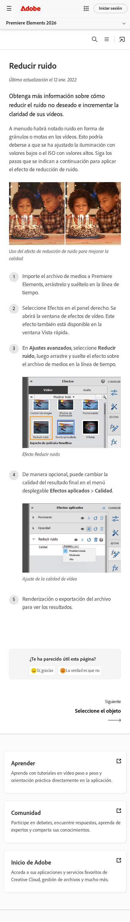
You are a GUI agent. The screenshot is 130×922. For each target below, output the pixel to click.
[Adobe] (30, 8)
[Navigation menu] (9, 8)
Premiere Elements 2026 (31, 23)
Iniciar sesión (110, 8)
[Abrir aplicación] (122, 39)
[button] (86, 8)
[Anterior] (36, 716)
